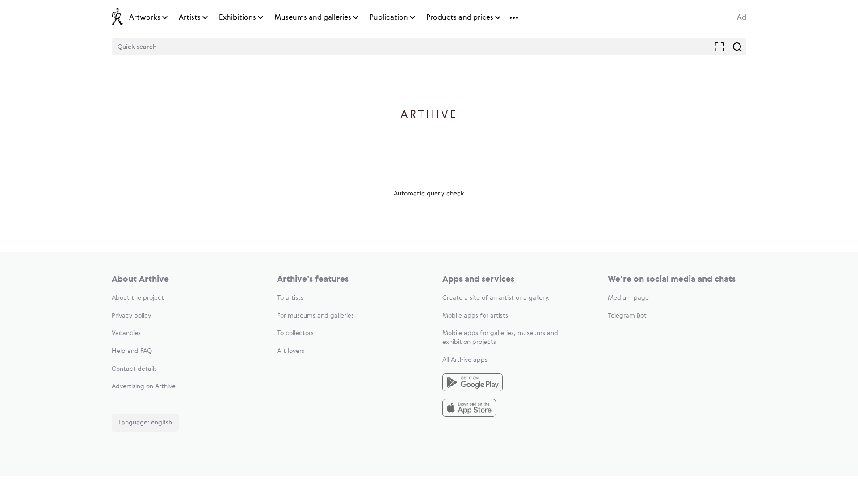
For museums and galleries (315, 316)
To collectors (295, 333)
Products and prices (459, 17)
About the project (138, 298)
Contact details (134, 369)
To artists (290, 298)
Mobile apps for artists (475, 316)
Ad (741, 17)
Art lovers (290, 351)
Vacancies (126, 333)
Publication (389, 17)
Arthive (429, 115)
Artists (190, 17)
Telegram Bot (627, 316)
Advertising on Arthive (144, 386)
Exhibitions (237, 17)
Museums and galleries (312, 17)
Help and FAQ (132, 351)
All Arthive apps (465, 360)
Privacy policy (131, 316)
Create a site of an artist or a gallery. (496, 298)
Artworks (144, 17)
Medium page (628, 298)
